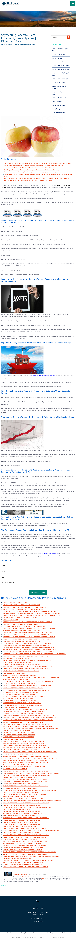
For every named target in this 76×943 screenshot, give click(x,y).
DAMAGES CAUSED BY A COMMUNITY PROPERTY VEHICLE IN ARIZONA (24, 845)
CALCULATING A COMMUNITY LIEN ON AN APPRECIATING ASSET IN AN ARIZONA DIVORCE (30, 728)
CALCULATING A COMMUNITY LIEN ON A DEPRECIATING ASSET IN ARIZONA (26, 724)
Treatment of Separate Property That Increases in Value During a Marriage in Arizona (30, 172)
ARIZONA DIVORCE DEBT (10, 620)
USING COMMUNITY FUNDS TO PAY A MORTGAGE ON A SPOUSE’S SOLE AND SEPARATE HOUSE (32, 856)
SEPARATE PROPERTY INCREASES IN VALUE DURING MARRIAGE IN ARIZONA (26, 747)
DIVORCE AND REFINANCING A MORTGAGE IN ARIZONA (20, 826)
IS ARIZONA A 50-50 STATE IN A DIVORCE (15, 679)
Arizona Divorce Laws (58, 82)
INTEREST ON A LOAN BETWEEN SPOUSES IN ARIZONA (19, 684)
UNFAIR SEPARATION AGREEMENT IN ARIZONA (17, 662)
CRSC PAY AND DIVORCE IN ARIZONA (14, 739)
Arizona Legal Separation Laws (59, 93)
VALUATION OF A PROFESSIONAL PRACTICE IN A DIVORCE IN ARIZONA (24, 794)
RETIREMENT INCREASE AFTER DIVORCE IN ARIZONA (19, 754)
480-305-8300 (38, 922)
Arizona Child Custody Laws (60, 65)
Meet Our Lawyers (12, 933)
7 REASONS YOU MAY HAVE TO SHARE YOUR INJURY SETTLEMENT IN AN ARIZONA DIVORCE (31, 831)
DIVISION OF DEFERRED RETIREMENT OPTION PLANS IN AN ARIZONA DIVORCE (27, 807)
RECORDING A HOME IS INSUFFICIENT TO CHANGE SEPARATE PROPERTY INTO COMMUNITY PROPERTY (34, 654)
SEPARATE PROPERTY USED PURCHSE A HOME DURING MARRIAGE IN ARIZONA (27, 667)
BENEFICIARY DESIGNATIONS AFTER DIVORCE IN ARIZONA (21, 822)
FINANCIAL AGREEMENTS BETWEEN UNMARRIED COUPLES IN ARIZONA (25, 760)
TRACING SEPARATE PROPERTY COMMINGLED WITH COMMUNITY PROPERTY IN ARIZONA (30, 650)
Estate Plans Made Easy (46, 933)
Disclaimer (41, 937)
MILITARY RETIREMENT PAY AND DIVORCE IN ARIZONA (19, 675)
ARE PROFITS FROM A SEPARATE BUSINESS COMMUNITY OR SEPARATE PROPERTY (28, 647)
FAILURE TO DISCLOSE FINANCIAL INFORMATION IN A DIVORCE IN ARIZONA (26, 756)
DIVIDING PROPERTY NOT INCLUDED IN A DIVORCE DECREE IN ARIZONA (25, 709)
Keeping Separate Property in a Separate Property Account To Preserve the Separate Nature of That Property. (37, 163)
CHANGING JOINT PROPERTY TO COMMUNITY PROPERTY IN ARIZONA (24, 865)
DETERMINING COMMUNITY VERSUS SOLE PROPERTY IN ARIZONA (23, 713)
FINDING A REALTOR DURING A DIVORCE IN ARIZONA (19, 816)
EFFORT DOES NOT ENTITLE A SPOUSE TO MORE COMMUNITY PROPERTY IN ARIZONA (29, 637)
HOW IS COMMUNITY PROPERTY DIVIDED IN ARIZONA (19, 694)
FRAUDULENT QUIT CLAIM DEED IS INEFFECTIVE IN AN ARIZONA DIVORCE (25, 779)
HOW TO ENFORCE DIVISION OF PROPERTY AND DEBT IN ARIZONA (23, 688)
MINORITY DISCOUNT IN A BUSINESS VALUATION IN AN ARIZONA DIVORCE (25, 786)
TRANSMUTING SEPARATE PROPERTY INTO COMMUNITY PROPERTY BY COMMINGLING (29, 852)
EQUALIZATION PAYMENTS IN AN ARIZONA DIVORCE (19, 735)
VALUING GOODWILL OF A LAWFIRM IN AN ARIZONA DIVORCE (21, 605)
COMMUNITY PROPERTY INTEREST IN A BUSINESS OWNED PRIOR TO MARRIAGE (27, 656)
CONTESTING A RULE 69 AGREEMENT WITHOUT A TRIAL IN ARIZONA (23, 799)
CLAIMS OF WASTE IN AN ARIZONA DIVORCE (16, 809)
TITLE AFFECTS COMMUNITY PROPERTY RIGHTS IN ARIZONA (21, 630)
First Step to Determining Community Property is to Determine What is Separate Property (31, 170)
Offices (34, 933)
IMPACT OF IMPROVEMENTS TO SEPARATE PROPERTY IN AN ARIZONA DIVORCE (27, 686)
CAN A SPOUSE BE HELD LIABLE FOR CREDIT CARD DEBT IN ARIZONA (24, 722)
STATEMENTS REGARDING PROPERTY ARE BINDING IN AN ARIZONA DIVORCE (26, 775)
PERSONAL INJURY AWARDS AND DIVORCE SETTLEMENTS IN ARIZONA (24, 837)
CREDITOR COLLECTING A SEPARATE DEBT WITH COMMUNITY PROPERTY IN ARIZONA (29, 628)
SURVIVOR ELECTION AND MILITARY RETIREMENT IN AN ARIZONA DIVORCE (26, 803)
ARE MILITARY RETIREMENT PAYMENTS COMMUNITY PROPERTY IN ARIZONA (26, 635)
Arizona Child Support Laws (60, 69)
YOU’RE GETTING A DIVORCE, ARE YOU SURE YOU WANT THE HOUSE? (24, 862)
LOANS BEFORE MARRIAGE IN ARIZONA (15, 769)
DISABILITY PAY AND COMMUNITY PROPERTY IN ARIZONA (20, 792)
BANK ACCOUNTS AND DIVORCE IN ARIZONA (16, 730)
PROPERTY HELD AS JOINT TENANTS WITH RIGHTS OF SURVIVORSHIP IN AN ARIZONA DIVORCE (32, 615)
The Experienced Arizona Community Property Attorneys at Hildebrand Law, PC (28, 180)
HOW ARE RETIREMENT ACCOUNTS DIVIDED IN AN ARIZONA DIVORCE (24, 696)
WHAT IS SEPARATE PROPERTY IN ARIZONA (16, 658)
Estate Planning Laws (58, 105)
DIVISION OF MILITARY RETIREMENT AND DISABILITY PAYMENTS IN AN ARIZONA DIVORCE (30, 611)
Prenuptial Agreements (59, 109)
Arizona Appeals (57, 58)
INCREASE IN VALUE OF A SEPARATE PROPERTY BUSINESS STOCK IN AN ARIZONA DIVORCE (31, 773)
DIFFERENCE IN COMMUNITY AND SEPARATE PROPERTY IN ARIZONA (24, 711)
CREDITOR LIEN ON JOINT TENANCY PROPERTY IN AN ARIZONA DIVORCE (25, 771)
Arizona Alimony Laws (58, 54)
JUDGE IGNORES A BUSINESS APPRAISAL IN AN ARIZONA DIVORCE (23, 743)
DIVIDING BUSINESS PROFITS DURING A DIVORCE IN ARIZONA (22, 784)
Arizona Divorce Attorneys (60, 79)
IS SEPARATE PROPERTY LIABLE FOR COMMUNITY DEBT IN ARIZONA (24, 626)
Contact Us (38, 908)
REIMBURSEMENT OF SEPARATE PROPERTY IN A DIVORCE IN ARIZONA (24, 745)
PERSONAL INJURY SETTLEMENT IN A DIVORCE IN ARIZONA (21, 833)
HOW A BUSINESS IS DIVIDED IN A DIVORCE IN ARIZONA (20, 788)
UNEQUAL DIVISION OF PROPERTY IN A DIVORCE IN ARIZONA (21, 664)
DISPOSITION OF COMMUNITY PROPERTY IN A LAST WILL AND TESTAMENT (25, 782)
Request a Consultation (38, 592)
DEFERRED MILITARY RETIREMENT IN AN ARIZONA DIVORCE (21, 805)
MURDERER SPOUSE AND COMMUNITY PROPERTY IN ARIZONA (22, 843)
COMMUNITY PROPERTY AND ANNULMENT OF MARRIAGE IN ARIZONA (24, 607)
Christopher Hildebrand (27, 876)
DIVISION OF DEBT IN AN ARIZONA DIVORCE (16, 707)
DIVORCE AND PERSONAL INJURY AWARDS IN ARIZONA (20, 839)
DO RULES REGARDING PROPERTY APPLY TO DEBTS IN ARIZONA (22, 705)
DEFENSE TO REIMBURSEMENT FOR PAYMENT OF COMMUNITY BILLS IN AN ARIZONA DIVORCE (32, 801)
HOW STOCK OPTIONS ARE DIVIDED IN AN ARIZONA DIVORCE (21, 692)
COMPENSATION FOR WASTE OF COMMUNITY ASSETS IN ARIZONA (23, 848)
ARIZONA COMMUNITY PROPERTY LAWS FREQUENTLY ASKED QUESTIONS (25, 867)
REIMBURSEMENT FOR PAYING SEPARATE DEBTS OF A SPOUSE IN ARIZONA (26, 669)
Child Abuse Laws (57, 101)
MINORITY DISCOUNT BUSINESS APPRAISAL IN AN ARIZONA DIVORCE (24, 813)
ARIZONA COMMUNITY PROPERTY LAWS (15, 603)
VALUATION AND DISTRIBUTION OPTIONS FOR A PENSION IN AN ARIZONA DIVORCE (28, 660)
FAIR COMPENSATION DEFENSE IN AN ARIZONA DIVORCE (20, 701)
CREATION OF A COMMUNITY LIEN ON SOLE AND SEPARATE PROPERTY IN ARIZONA (28, 715)
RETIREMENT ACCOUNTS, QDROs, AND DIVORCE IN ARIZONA (21, 824)
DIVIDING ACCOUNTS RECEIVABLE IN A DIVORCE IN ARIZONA (21, 811)
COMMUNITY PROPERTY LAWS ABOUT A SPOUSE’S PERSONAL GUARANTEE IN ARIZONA (30, 718)
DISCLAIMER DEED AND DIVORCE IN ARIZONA (17, 858)
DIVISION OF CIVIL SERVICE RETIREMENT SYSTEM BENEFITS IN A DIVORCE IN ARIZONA (29, 790)
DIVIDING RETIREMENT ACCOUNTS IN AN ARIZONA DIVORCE (21, 618)
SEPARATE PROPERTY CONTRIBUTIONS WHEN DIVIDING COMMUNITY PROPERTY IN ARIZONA (31, 613)
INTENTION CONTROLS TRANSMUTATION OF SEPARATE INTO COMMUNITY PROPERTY (29, 652)
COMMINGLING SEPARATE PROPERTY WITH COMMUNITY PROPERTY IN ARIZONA (27, 632)
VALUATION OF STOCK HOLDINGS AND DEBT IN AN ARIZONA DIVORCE (24, 767)
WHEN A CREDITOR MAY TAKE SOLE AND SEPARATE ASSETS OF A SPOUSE (25, 762)
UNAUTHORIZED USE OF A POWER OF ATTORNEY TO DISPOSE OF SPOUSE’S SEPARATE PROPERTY (33, 758)
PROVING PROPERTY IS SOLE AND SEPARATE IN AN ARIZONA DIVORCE (24, 828)
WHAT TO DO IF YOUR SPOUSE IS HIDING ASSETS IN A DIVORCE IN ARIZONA (26, 818)
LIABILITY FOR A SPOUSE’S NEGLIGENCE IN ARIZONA (19, 765)
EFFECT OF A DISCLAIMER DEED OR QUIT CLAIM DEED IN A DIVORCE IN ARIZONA (27, 726)
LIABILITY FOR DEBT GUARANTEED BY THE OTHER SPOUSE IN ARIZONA (25, 854)
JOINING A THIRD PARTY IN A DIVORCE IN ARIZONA (18, 796)
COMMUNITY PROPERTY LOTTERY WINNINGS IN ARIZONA (20, 624)
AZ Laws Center (61, 933)
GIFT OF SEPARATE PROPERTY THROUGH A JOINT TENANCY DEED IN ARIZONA (27, 643)
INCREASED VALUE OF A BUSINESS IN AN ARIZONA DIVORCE (21, 641)
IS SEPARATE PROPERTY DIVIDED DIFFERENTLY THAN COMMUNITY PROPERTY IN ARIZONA (31, 677)
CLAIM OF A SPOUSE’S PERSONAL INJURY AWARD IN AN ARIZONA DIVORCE (26, 835)
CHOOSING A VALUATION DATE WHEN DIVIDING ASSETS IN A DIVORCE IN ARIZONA (28, 720)
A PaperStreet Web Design (57, 937)
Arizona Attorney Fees (58, 62)
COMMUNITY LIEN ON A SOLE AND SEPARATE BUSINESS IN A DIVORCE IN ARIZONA (28, 860)
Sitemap (47, 937)
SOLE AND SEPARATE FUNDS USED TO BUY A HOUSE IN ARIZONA (23, 609)
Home (1, 933)
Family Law (24, 933)
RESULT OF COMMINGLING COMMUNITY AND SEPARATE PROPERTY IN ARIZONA (27, 639)
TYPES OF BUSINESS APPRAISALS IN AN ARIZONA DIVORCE (21, 820)
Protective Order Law (58, 112)
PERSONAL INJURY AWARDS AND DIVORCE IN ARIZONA (20, 750)
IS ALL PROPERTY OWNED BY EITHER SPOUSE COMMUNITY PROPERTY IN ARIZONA (28, 681)
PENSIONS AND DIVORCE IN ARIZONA (14, 673)
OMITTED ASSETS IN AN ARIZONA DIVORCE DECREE (18, 737)
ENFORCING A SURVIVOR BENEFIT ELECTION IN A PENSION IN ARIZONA (25, 841)
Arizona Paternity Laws (59, 98)
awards (43, 878)
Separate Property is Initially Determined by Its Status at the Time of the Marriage (29, 168)
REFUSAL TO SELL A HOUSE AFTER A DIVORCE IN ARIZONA (21, 671)
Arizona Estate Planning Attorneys (59, 87)
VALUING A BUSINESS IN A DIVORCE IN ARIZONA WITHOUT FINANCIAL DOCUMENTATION (30, 752)
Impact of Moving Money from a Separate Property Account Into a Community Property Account (33, 165)
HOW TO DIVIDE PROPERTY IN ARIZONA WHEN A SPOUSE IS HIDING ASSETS (26, 690)
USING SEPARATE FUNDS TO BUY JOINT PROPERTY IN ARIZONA (22, 850)
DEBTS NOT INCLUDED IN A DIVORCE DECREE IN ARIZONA (20, 777)
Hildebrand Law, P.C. (21, 937)
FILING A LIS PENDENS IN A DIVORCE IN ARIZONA (18, 698)
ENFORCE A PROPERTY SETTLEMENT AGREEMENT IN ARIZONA (22, 703)
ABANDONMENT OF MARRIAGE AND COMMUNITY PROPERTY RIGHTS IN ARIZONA (27, 645)
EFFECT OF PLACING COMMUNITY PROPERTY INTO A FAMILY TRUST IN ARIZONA (27, 622)
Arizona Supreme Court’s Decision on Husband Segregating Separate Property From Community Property (36, 178)
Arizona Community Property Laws (61, 74)
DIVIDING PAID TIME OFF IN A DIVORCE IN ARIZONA (18, 733)
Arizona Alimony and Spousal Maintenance (60, 50)
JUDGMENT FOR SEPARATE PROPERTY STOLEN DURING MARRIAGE (23, 741)
